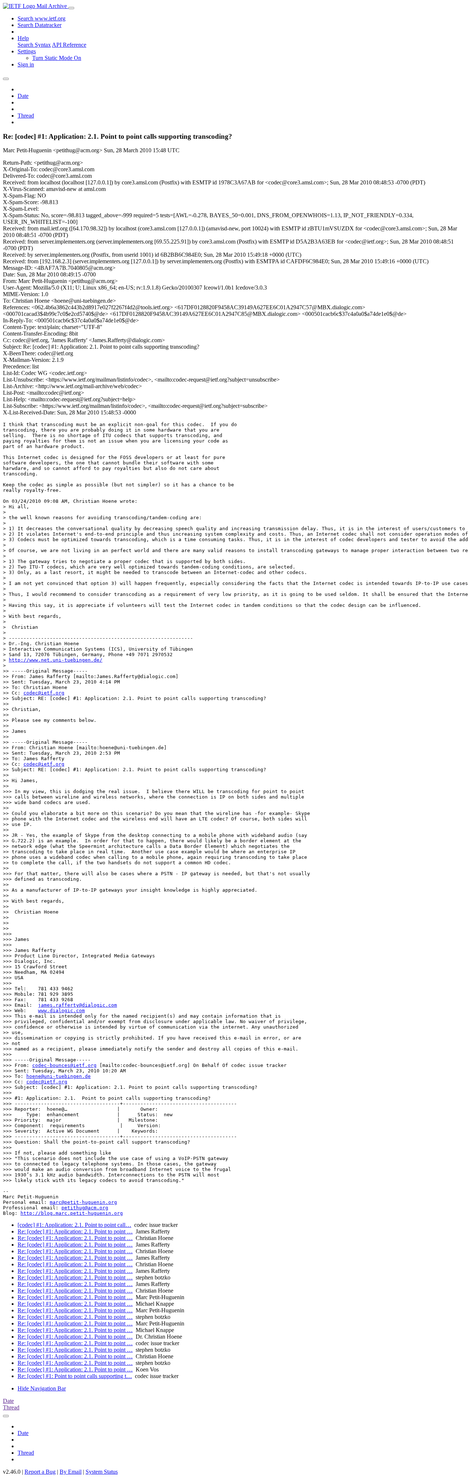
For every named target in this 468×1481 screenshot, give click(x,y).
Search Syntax (34, 45)
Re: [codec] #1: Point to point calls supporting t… (75, 1376)
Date (23, 96)
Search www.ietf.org (41, 18)
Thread (26, 115)
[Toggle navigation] (71, 8)
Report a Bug (40, 1472)
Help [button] (23, 38)
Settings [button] (27, 51)
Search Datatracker (39, 25)
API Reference (69, 45)
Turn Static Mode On (56, 58)
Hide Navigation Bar (42, 1388)
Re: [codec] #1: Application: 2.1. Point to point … (75, 1231)
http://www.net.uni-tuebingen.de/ (55, 660)
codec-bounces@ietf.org (64, 1065)
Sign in (26, 64)
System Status (102, 1472)
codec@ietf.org (43, 693)
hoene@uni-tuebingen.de (58, 1076)
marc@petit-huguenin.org (83, 1202)
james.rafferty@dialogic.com (77, 1005)
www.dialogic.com (61, 1010)
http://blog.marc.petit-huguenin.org (71, 1213)
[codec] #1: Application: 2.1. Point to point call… (74, 1225)
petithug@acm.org (84, 1207)
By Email (71, 1472)
